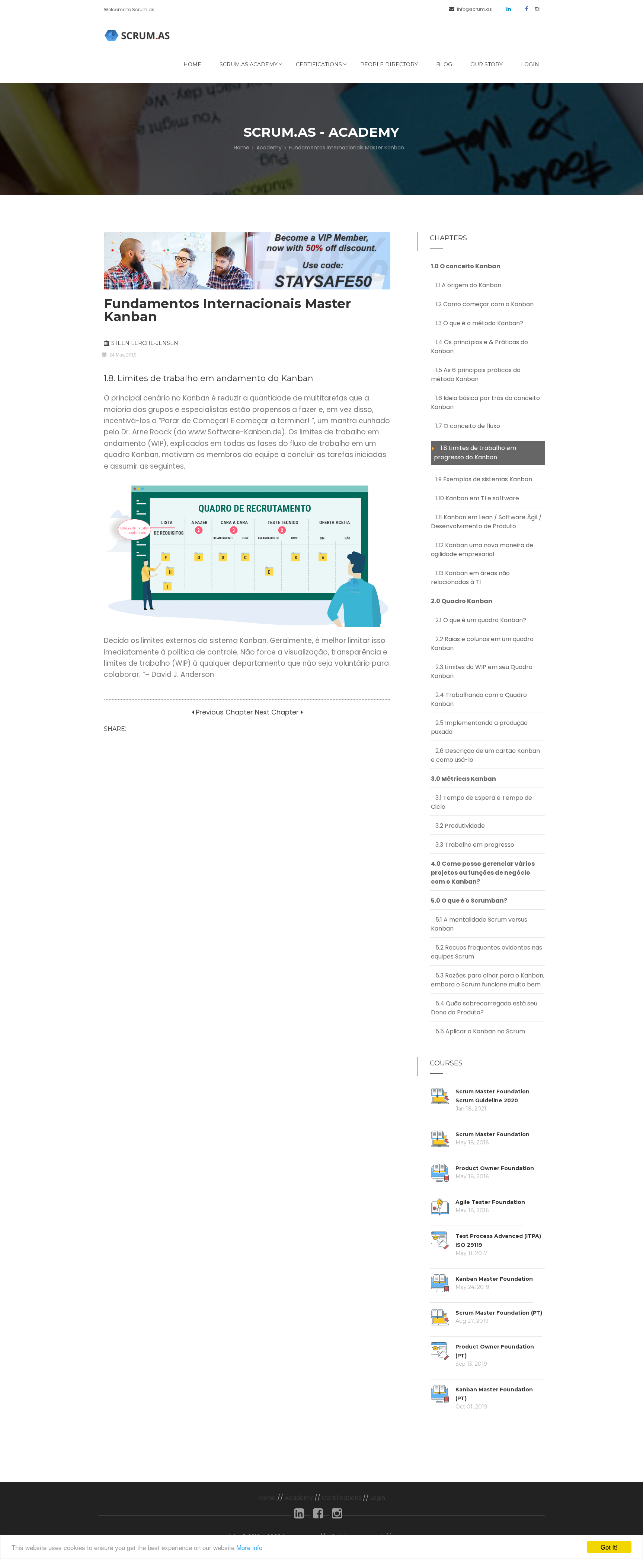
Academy (269, 147)
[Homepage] (138, 35)
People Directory (389, 64)
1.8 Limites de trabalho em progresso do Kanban (475, 453)
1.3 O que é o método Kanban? (477, 323)
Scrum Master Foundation (492, 1134)
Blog (444, 64)
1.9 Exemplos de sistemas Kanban (481, 479)
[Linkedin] (299, 1515)
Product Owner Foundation (494, 1168)
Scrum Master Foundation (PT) (498, 1312)
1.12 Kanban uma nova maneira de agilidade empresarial (482, 549)
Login (530, 64)
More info (249, 1547)
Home (192, 64)
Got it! (609, 1547)
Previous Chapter (223, 712)
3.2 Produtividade (458, 825)
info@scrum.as (474, 9)
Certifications (319, 64)
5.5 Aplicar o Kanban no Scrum (478, 1031)
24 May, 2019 (123, 355)
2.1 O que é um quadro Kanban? (478, 620)
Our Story (486, 64)
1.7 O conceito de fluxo (465, 426)
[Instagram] (337, 1515)
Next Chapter (277, 712)
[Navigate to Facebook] (524, 8)
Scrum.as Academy (249, 64)
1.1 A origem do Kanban (466, 285)
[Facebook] (318, 1515)
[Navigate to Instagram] (534, 8)
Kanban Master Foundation (494, 1279)
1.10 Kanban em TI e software (475, 498)
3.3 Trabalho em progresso (472, 844)
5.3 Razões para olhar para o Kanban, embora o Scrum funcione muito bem (487, 980)
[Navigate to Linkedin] (506, 8)
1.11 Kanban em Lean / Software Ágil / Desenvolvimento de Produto (486, 521)
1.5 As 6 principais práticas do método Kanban (476, 374)
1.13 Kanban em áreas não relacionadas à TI (470, 577)
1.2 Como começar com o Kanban (482, 304)
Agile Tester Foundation (490, 1202)
